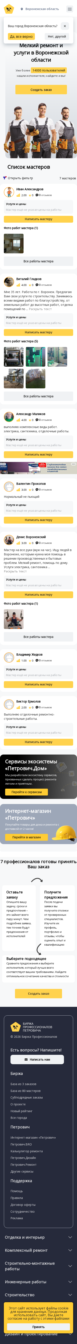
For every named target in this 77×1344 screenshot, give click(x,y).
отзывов (45, 195)
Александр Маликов (30, 414)
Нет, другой (57, 36)
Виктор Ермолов (28, 701)
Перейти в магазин (26, 837)
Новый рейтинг (21, 1111)
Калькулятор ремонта (26, 1151)
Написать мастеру (38, 219)
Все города (18, 1118)
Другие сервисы (21, 1171)
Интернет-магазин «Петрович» (33, 1137)
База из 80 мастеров (25, 1091)
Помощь (16, 1191)
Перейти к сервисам (27, 792)
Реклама (16, 1218)
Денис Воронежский (31, 537)
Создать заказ (41, 90)
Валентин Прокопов (31, 484)
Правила (16, 1198)
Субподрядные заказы (26, 1097)
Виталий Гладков (28, 279)
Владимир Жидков (29, 654)
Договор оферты (23, 1205)
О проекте (18, 1104)
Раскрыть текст (40, 309)
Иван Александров (29, 189)
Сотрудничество (22, 1211)
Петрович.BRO (21, 1144)
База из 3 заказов (23, 1084)
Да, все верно (21, 36)
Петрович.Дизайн (23, 1158)
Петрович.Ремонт (23, 1165)
